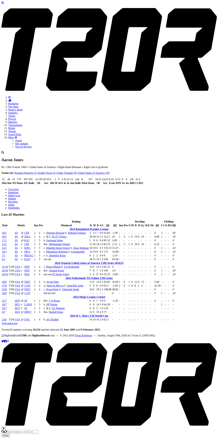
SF (25, 300)
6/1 (3, 259)
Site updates (21, 143)
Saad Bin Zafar (75, 285)
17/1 (4, 240)
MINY (28, 312)
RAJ (26, 240)
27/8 (4, 285)
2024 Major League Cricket (89, 296)
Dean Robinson (83, 335)
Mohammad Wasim (59, 244)
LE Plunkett (58, 308)
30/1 (4, 232)
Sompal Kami (56, 270)
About (18, 140)
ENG (27, 319)
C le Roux (54, 300)
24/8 (4, 293)
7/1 (3, 255)
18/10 (5, 274)
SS (16, 232)
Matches (12, 122)
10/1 (4, 251)
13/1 (4, 244)
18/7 (4, 304)
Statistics (13, 112)
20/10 (5, 270)
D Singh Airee (60, 274)
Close (5, 435)
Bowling (13, 201)
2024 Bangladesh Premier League (89, 229)
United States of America (94, 172)
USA (17, 266)
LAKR (28, 304)
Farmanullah (78, 251)
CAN (27, 285)
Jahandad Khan (57, 255)
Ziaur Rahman (81, 247)
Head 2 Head (15, 109)
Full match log (9, 323)
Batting (12, 198)
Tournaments (15, 125)
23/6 (4, 319)
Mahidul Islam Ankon (58, 247)
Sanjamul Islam (54, 240)
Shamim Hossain (55, 232)
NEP (27, 266)
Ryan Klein (52, 289)
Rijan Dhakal (53, 266)
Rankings (13, 103)
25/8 (4, 289)
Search (14, 134)
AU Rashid (52, 319)
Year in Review (23, 146)
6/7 (3, 312)
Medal (11, 128)
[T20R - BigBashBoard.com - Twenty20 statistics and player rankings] (109, 89)
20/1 (4, 236)
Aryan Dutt (52, 281)
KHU (27, 247)
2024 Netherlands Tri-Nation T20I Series (89, 278)
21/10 (5, 266)
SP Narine (51, 304)
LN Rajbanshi (71, 266)
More (11, 137)
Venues (12, 131)
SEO (17, 300)
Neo (13, 106)
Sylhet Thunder (66, 172)
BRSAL (28, 255)
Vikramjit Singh (70, 289)
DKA (27, 236)
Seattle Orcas (47, 172)
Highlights (14, 207)
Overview (13, 189)
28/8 (4, 281)
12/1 (4, 247)
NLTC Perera (59, 236)
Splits (11, 204)
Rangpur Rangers (25, 172)
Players (12, 118)
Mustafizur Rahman (57, 251)
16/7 (4, 308)
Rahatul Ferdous (77, 232)
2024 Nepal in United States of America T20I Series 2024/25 (89, 263)
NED (27, 281)
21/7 (4, 300)
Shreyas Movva (55, 285)
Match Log (14, 195)
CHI (26, 232)
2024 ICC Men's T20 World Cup (89, 315)
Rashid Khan (56, 312)
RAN (27, 259)
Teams (11, 115)
